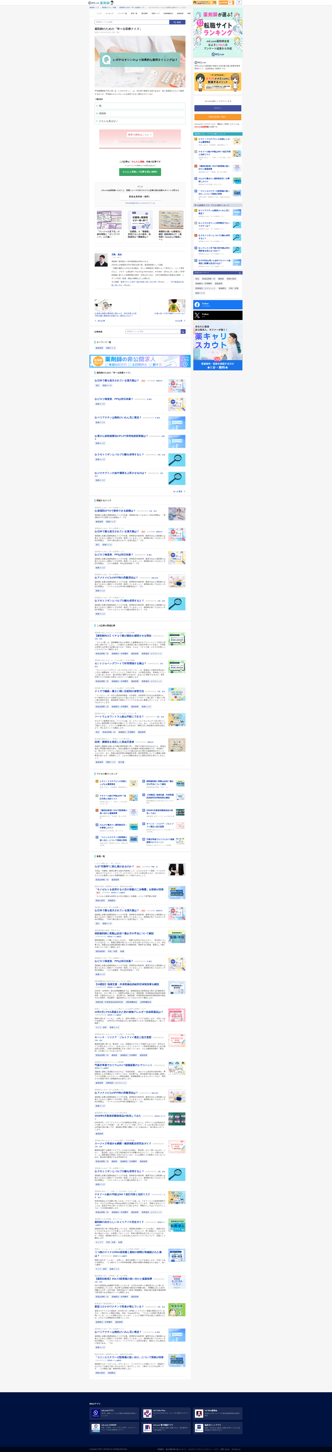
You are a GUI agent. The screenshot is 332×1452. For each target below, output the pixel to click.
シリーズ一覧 (122, 13)
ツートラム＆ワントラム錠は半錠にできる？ (120, 716)
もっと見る (177, 491)
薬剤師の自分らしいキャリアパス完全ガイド (120, 1222)
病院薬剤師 (100, 951)
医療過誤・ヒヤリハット (152, 654)
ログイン (239, 3)
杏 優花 (149, 399)
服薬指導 (180, 13)
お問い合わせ (225, 1449)
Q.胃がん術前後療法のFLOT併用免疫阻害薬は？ (122, 436)
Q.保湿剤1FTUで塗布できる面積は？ (115, 510)
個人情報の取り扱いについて (176, 1449)
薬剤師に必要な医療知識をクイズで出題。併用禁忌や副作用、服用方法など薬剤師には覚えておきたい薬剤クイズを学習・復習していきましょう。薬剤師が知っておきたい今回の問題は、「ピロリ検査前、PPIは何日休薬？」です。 (130, 561)
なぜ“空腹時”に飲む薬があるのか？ (115, 866)
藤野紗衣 (159, 381)
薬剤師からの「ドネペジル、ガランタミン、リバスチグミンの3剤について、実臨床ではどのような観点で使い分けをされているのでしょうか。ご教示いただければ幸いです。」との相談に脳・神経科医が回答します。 (130, 1366)
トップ (99, 13)
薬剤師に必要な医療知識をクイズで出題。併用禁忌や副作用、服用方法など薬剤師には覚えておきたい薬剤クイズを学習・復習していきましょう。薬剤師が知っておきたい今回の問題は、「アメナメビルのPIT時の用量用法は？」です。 (130, 584)
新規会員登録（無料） (140, 196)
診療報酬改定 (168, 13)
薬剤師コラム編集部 (118, 892)
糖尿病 (114, 1055)
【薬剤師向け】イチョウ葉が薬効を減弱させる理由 (123, 635)
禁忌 (97, 732)
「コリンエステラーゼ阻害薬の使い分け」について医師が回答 (129, 1357)
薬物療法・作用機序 (120, 654)
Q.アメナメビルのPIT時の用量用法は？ (117, 577)
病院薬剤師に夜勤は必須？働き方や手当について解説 (124, 933)
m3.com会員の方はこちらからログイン (139, 203)
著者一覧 (134, 13)
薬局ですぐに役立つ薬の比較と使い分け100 (138, 282)
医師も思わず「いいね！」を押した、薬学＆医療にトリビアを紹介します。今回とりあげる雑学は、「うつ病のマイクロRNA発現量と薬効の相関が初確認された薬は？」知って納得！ (130, 1262)
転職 (122, 951)
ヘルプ (216, 1449)
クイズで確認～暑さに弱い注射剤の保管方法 (120, 691)
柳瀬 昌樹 (154, 578)
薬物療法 (111, 900)
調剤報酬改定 (131, 1002)
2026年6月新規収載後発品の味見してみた (118, 1115)
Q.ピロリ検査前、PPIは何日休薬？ (114, 399)
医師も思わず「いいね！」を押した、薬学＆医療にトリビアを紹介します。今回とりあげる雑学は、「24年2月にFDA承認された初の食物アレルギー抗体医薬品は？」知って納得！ (130, 1020)
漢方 (97, 385)
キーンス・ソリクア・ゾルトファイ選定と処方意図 (123, 1037)
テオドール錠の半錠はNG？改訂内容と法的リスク (123, 1194)
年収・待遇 (112, 951)
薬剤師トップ (94, 7)
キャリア (99, 1242)
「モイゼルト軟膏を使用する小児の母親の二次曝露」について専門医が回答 (125, 896)
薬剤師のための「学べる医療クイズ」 (132, 7)
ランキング (109, 13)
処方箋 (121, 762)
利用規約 (161, 1449)
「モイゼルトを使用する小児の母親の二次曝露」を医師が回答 (129, 889)
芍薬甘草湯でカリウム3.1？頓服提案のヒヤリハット (124, 1065)
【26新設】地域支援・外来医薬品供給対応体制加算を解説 (127, 984)
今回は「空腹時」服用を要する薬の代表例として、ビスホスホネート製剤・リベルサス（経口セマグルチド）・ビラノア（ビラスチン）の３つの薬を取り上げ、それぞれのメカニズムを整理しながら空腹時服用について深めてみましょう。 (130, 873)
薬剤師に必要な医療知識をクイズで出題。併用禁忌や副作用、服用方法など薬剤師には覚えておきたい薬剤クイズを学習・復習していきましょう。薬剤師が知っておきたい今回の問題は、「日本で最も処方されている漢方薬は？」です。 (130, 538)
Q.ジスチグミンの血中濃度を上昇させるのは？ (121, 473)
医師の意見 (100, 900)
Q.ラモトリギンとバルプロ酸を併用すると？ (120, 454)
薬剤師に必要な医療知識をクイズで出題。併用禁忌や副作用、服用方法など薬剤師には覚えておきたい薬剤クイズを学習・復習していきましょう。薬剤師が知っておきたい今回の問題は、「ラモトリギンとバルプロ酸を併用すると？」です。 (130, 607)
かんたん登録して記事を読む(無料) (140, 172)
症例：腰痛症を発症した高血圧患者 (115, 741)
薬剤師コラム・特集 (109, 7)
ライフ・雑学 (101, 1027)
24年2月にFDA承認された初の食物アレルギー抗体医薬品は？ (129, 1012)
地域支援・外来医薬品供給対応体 (109, 1002)
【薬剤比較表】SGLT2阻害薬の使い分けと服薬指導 (124, 1278)
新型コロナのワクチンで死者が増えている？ (120, 1306)
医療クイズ (156, 13)
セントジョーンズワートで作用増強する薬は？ (121, 663)
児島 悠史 (161, 455)
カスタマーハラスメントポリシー (200, 1449)
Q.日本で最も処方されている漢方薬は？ (117, 380)
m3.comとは (236, 1449)
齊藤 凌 (154, 867)
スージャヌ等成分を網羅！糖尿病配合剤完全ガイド (123, 1143)
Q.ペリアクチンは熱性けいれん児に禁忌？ (118, 417)
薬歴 (189, 13)
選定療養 (144, 13)
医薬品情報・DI (102, 654)
